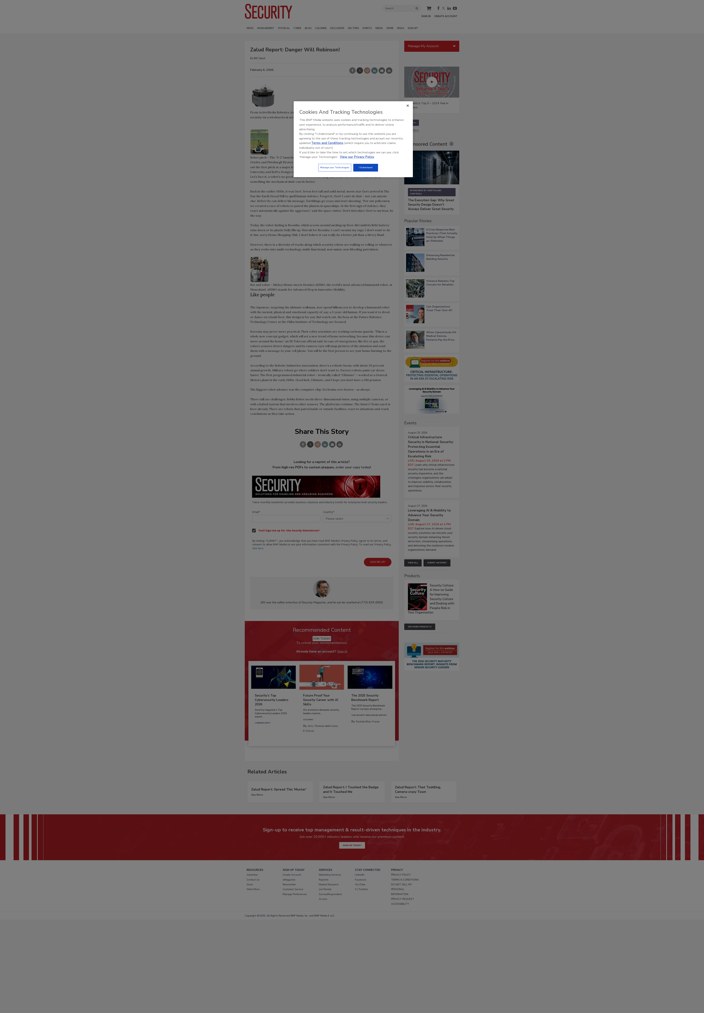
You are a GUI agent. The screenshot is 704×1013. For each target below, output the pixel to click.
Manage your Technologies (334, 167)
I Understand (366, 167)
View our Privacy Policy (357, 157)
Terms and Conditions (327, 143)
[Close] (408, 106)
